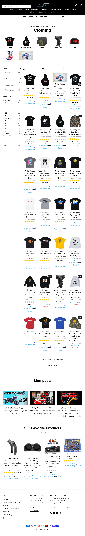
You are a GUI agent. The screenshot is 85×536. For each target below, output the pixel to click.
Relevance (68, 69)
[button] (29, 95)
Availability (6, 68)
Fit (3, 141)
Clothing (53, 26)
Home (31, 26)
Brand (5, 79)
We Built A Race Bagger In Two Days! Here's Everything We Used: (15, 411)
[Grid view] (24, 69)
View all (42, 385)
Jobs (4, 518)
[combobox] (16, 6)
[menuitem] (11, 9)
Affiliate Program (8, 515)
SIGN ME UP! (34, 510)
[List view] (28, 69)
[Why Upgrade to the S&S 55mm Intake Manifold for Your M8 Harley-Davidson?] (42, 398)
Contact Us (6, 499)
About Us (6, 496)
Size (4, 109)
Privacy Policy (7, 505)
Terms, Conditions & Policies (12, 502)
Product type (7, 96)
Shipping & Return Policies (12, 508)
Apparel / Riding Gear (42, 26)
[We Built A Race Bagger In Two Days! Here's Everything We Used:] (15, 398)
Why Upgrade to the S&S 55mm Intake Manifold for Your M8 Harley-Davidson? (42, 411)
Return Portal (7, 512)
